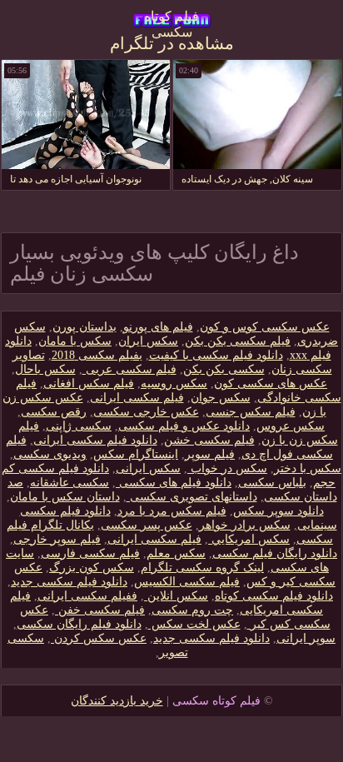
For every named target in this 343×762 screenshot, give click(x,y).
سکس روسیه (174, 383)
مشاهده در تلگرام (172, 43)
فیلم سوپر (210, 454)
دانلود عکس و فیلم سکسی (184, 426)
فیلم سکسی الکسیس (187, 581)
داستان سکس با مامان (65, 497)
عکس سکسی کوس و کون (265, 327)
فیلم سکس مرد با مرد (171, 511)
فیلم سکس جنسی (251, 412)
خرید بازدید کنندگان (117, 701)
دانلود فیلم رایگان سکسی (79, 624)
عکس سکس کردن (99, 638)
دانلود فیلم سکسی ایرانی (95, 440)
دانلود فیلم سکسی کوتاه (274, 596)
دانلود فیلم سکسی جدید (69, 581)
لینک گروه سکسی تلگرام (202, 567)
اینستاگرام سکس (135, 454)
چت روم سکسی (192, 610)
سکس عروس (290, 426)
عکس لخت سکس (194, 624)
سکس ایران (148, 341)
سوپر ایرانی (306, 638)
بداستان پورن (84, 327)
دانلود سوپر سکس (278, 511)
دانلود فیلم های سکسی (173, 482)
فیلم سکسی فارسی (90, 553)
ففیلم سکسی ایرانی (87, 596)
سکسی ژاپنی (79, 426)
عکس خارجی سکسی (146, 412)
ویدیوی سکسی (50, 454)
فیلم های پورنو (158, 327)
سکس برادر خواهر (245, 525)
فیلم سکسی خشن (209, 440)
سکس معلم (176, 553)
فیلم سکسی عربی (129, 369)
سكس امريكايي (249, 539)
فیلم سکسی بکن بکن (238, 341)
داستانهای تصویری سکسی (192, 497)
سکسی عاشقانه (69, 482)
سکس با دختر (307, 468)
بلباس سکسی (272, 482)
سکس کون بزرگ (91, 567)
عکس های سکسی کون (270, 383)
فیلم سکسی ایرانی (137, 397)
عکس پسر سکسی (146, 525)
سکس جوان (221, 397)
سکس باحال (45, 369)
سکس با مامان (75, 341)
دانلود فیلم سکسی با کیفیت (216, 355)
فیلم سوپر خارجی (57, 539)
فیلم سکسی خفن (100, 610)
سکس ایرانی (148, 468)
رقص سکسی (54, 412)
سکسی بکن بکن (224, 369)
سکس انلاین (176, 596)
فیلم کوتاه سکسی (171, 21)
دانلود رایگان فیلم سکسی (274, 553)
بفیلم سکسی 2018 (97, 355)
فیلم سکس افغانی (88, 383)
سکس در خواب (227, 468)
